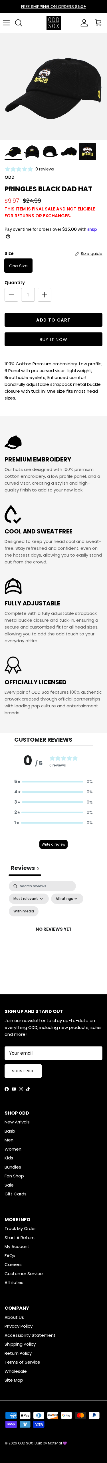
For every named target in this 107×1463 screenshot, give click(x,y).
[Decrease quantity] (11, 295)
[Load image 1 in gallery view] (53, 86)
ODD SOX (25, 1443)
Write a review (53, 844)
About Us (14, 1317)
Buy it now (53, 339)
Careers (13, 1264)
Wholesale (16, 1371)
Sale (9, 1185)
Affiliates (14, 1282)
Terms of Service (22, 1362)
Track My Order (20, 1228)
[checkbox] (24, 911)
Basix (10, 1131)
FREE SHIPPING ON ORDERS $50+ (53, 6)
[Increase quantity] (44, 295)
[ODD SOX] (54, 23)
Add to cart (53, 320)
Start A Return (20, 1238)
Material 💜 (57, 1443)
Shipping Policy (20, 1344)
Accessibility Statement (30, 1335)
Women (13, 1149)
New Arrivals (17, 1122)
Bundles (13, 1167)
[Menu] (6, 23)
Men (9, 1140)
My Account (17, 1246)
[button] (53, 781)
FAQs (10, 1256)
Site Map (14, 1380)
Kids (9, 1158)
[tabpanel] (53, 936)
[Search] (19, 23)
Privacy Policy (19, 1326)
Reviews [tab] (25, 868)
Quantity (15, 283)
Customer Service (24, 1274)
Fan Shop (14, 1176)
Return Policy (18, 1353)
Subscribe (23, 1071)
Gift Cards (16, 1194)
